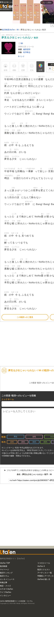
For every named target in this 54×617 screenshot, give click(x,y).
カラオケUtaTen (6, 589)
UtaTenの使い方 (43, 579)
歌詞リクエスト (43, 570)
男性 (15, 437)
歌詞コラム (4, 576)
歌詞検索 (3, 566)
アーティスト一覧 (44, 573)
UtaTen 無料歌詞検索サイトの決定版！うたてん (16, 601)
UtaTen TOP (5, 563)
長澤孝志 (26, 52)
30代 (34, 442)
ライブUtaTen (5, 592)
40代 (45, 442)
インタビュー (5, 595)
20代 (23, 442)
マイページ (4, 570)
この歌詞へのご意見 (25, 317)
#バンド (21, 56)
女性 (34, 437)
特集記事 (3, 582)
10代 (12, 442)
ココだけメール (43, 563)
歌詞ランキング (6, 573)
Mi (21, 43)
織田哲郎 (26, 49)
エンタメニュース (7, 579)
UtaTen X (41, 566)
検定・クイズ (5, 586)
